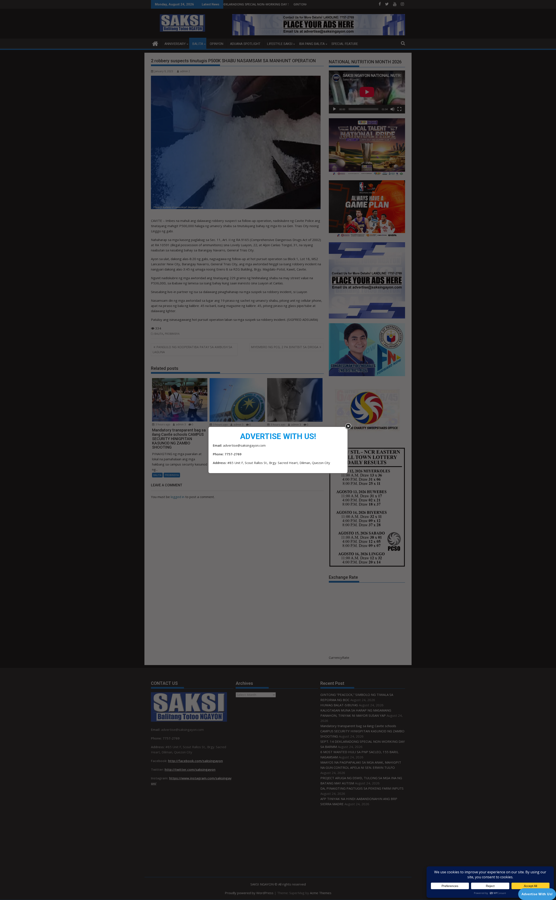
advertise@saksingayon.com (244, 445)
